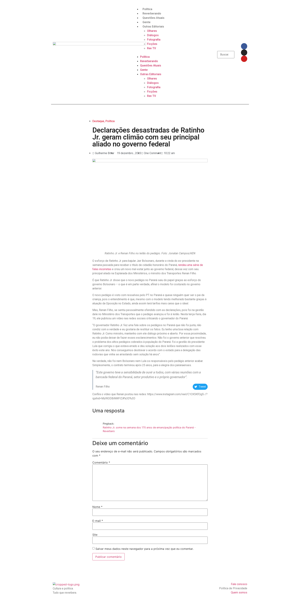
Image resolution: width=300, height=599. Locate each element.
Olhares (152, 31)
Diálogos (153, 35)
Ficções (152, 44)
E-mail (97, 520)
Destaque (98, 121)
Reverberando (152, 13)
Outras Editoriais (153, 26)
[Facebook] (244, 46)
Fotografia (153, 39)
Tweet (202, 386)
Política (147, 9)
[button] (150, 52)
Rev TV (151, 48)
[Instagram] (244, 52)
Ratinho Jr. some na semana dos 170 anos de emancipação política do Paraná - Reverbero (149, 429)
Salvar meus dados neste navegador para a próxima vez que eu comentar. (144, 548)
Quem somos (239, 592)
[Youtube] (244, 59)
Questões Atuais (153, 17)
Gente (147, 22)
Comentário (101, 462)
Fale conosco (239, 584)
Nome (97, 506)
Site (94, 534)
